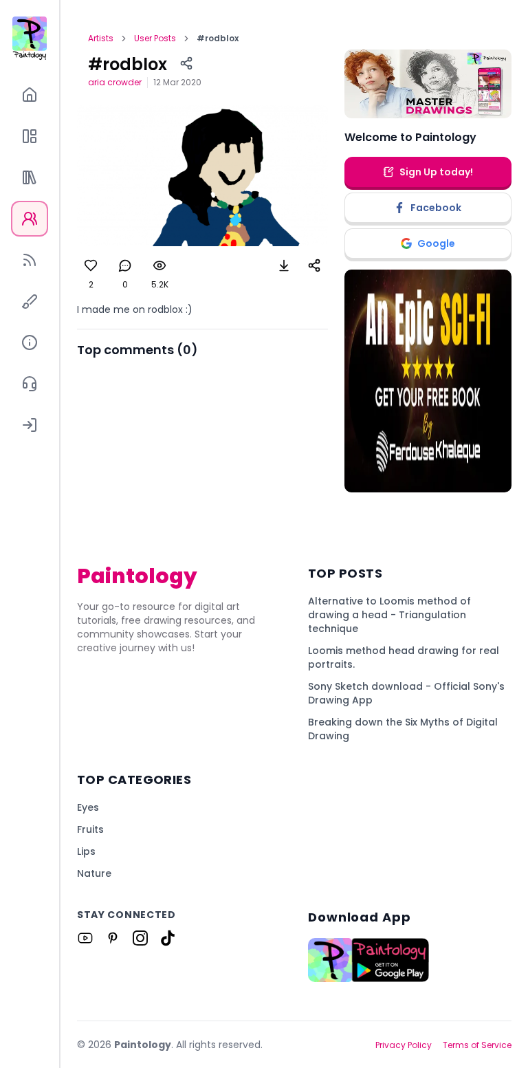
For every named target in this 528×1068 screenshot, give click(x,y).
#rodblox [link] (218, 38)
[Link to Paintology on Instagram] (140, 938)
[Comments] (125, 265)
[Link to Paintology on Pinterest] (112, 938)
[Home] (29, 95)
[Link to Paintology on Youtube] (85, 938)
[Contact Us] (29, 384)
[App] (29, 136)
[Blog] (29, 260)
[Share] (186, 63)
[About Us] (29, 342)
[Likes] (90, 265)
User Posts (155, 38)
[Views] (159, 265)
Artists (100, 38)
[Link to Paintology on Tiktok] (168, 938)
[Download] (284, 265)
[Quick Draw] (29, 301)
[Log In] (29, 425)
